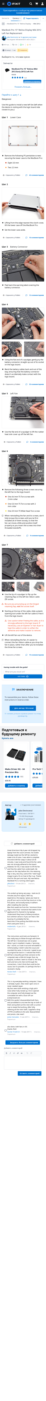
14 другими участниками (31, 805)
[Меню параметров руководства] (43, 18)
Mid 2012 (36, 24)
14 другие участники (28, 37)
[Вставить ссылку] (18, 1053)
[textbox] (22, 1063)
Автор (8, 805)
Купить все (7, 738)
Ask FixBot (21, 676)
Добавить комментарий (23, 666)
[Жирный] (6, 1053)
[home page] (13, 4)
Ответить (31, 884)
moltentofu (11, 926)
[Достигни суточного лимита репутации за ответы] (20, 824)
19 (30, 45)
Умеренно (23, 50)
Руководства (17, 18)
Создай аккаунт (23, 12)
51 (23, 45)
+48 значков (23, 827)
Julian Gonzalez (13, 1017)
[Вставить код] (14, 1053)
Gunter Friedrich (13, 1032)
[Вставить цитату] (21, 1053)
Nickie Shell (11, 972)
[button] (31, 4)
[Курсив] (10, 1053)
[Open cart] (36, 4)
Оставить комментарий (30, 1073)
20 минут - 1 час (10, 50)
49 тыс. (6, 45)
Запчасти (5, 18)
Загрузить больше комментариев (24, 1042)
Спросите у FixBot (13, 175)
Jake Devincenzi (13, 37)
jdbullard (10, 883)
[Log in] (42, 4)
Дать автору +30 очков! (24, 708)
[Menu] (3, 4)
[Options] (3, 23)
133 (16, 45)
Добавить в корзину (32, 81)
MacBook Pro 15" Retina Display (19, 24)
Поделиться (11, 886)
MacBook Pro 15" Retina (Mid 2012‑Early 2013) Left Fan (24, 70)
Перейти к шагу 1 (11, 94)
